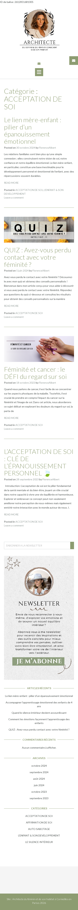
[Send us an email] (39, 63)
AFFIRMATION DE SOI (39, 822)
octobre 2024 (39, 765)
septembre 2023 (39, 798)
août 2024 (39, 778)
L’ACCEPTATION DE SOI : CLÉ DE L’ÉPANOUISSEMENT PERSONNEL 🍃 (38, 462)
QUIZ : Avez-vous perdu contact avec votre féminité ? (37, 257)
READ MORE (11, 182)
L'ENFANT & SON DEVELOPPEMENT (39, 835)
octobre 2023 (39, 791)
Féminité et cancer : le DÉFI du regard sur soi (35, 372)
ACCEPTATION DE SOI (29, 189)
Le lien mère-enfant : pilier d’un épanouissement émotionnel (32, 130)
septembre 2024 (39, 772)
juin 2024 (39, 785)
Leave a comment (14, 197)
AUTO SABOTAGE (39, 828)
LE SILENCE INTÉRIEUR (39, 841)
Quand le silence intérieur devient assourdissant (39, 712)
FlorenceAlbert (47, 147)
